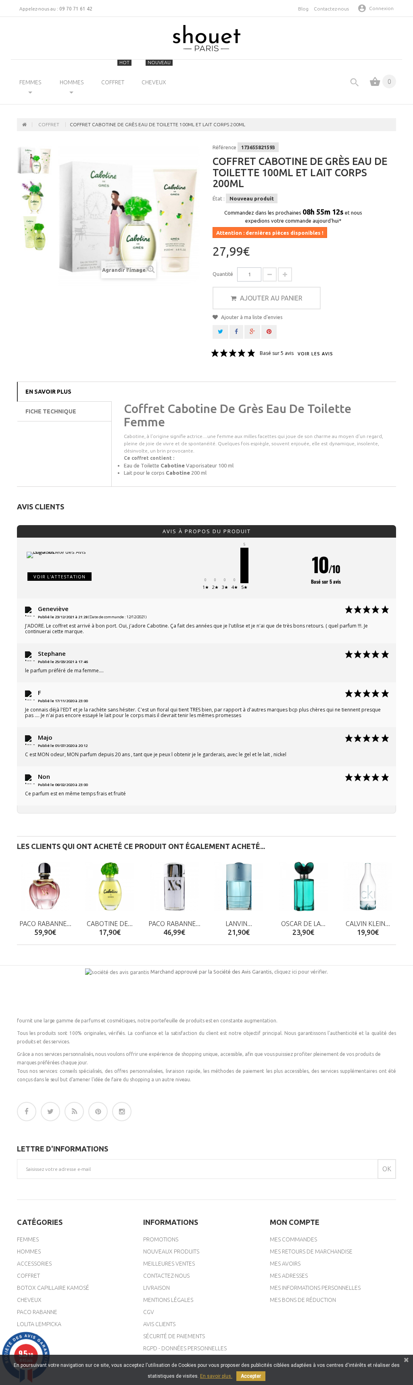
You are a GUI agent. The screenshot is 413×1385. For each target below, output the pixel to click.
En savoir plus (48, 391)
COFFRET (115, 73)
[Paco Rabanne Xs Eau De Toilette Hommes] (174, 886)
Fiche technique (50, 411)
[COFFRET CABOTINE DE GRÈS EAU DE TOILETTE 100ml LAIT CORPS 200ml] (34, 233)
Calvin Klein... (368, 923)
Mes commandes (293, 1239)
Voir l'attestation (59, 577)
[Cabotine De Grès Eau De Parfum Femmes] (109, 886)
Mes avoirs (285, 1263)
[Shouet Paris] (206, 38)
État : (219, 198)
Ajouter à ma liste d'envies (251, 317)
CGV (148, 1312)
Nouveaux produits (171, 1251)
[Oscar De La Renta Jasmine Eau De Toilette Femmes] (303, 886)
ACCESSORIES (34, 1263)
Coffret (28, 1275)
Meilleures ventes (169, 1263)
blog (303, 8)
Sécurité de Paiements (174, 1336)
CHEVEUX (156, 73)
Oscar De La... (303, 923)
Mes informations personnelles (315, 1288)
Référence (224, 147)
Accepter (251, 1376)
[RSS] (74, 1111)
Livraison (156, 1288)
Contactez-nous (331, 8)
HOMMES (71, 82)
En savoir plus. (216, 1376)
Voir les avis (315, 354)
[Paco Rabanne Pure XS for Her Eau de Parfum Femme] (45, 886)
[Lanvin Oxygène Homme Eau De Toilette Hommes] (239, 886)
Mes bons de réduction (303, 1300)
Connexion (381, 8)
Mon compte (294, 1222)
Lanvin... (238, 923)
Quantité (223, 274)
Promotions (160, 1239)
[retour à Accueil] (24, 124)
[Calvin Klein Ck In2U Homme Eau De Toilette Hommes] (368, 886)
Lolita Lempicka (39, 1324)
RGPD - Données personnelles (185, 1348)
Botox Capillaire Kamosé (53, 1288)
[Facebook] (26, 1111)
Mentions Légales (168, 1300)
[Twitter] (50, 1111)
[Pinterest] (98, 1111)
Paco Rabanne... (45, 923)
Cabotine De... (110, 923)
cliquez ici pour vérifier (300, 971)
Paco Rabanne (37, 1312)
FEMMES (30, 82)
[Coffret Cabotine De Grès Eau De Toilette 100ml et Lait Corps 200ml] (34, 159)
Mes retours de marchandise (311, 1251)
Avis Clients (159, 1324)
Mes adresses (289, 1275)
